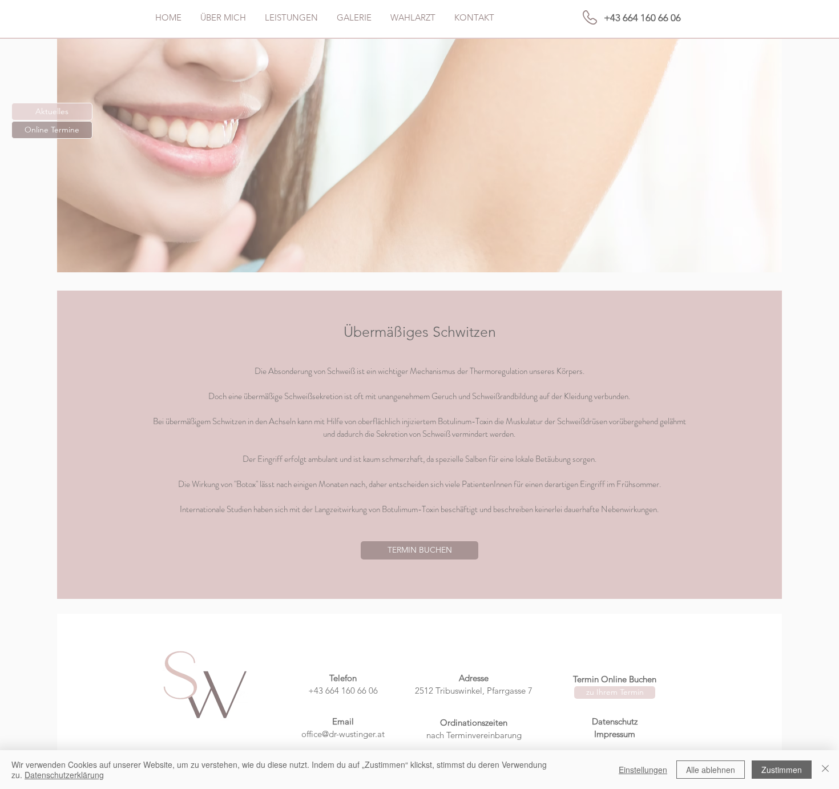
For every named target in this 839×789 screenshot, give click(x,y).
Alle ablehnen (710, 769)
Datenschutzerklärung (64, 774)
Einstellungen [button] (643, 769)
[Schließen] (825, 769)
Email (343, 721)
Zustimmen (781, 769)
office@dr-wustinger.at (343, 733)
